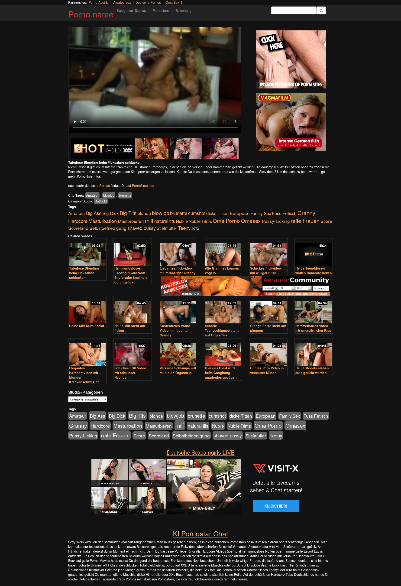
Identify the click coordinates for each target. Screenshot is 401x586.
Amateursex (122, 2)
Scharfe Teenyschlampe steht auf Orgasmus (222, 330)
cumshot (196, 213)
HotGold (101, 201)
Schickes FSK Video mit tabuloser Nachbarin (130, 373)
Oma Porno (226, 220)
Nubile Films (200, 221)
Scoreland (78, 228)
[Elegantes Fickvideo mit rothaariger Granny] (178, 252)
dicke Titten (217, 213)
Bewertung (183, 10)
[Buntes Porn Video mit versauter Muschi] (268, 352)
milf (149, 220)
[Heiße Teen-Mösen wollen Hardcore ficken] (313, 252)
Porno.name (90, 14)
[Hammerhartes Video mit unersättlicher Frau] (313, 310)
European (239, 213)
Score (326, 221)
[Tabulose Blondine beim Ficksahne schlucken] (87, 252)
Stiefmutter (167, 228)
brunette (125, 195)
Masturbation (102, 220)
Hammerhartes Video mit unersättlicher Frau (313, 328)
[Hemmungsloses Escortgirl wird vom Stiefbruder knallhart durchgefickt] (132, 252)
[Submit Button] (321, 10)
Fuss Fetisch (284, 213)
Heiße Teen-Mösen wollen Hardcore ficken (313, 270)
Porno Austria (99, 2)
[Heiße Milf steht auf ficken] (132, 310)
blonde (144, 213)
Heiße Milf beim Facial (86, 325)
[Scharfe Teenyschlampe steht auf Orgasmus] (223, 310)
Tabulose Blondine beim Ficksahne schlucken (84, 273)
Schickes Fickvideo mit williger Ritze (265, 270)
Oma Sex (172, 2)
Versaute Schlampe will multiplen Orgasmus (178, 370)
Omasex (251, 221)
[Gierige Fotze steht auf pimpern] (268, 310)
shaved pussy (141, 228)
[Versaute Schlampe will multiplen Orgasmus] (178, 352)
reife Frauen (305, 220)
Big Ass (93, 213)
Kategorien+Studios (131, 10)
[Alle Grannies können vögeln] (223, 252)
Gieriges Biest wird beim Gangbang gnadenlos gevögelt (221, 373)
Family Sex (260, 213)
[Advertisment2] (291, 122)
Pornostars (161, 10)
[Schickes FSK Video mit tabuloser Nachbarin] (132, 352)
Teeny (184, 227)
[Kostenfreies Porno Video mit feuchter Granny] (178, 310)
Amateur (92, 195)
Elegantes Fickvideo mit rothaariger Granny (177, 270)
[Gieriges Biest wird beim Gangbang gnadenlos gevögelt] (223, 352)
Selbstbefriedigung (107, 228)
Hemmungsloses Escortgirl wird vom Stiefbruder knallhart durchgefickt (130, 275)
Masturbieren (131, 221)
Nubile (182, 221)
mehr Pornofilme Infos (84, 176)
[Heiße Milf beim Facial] (87, 310)
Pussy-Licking (276, 221)
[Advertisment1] (291, 59)
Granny (306, 212)
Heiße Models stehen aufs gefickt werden (312, 370)
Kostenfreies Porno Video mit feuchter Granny (175, 330)
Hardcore (77, 221)
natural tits (164, 221)
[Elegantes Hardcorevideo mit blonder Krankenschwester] (87, 352)
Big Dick (110, 213)
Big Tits (128, 212)
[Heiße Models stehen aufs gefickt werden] (313, 352)
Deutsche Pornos (148, 2)
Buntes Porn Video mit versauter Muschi (268, 370)
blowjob (108, 195)
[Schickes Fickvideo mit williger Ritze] (268, 252)
